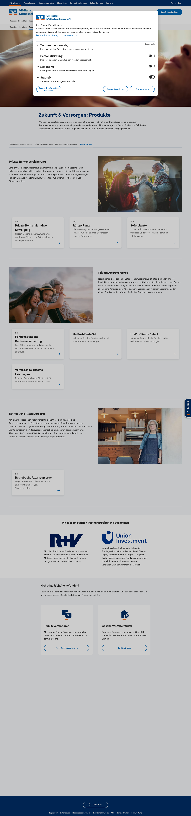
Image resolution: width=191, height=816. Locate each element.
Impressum (69, 35)
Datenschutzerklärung (47, 35)
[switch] (152, 55)
